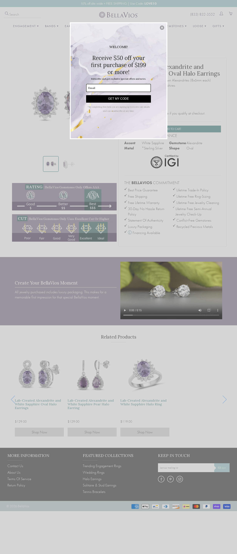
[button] (162, 27)
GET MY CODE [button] (118, 98)
